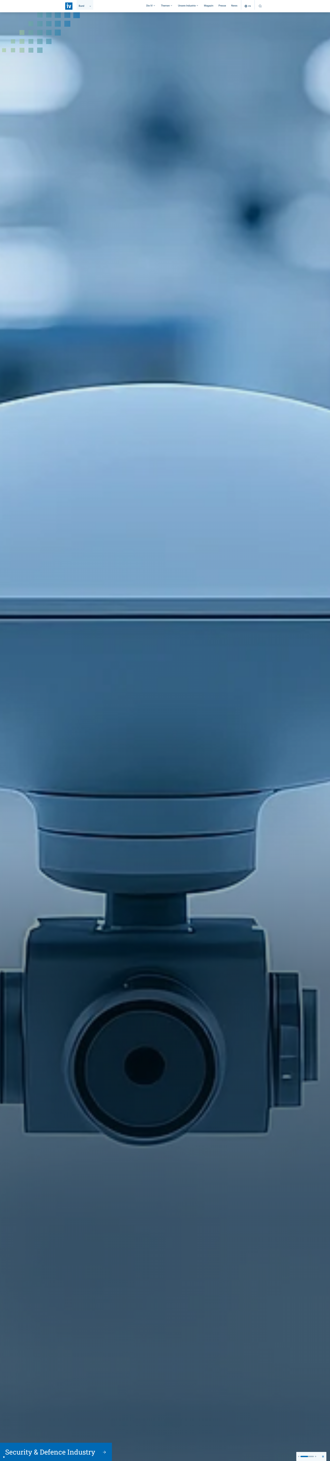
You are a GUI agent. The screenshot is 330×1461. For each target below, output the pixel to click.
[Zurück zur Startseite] (68, 6)
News (234, 5)
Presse (222, 5)
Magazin (208, 5)
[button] (298, 1456)
